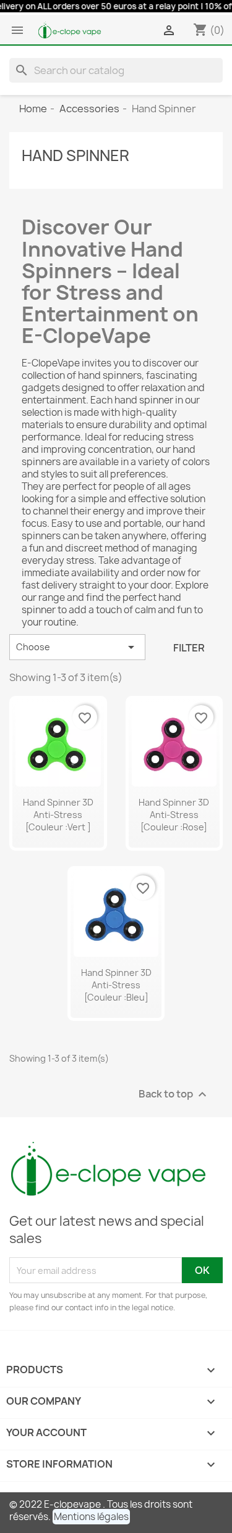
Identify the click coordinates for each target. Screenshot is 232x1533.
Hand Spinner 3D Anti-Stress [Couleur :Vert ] (58, 814)
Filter (189, 648)
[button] (91, 1516)
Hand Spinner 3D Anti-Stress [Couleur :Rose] (174, 814)
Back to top (174, 1094)
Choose (77, 647)
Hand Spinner (75, 155)
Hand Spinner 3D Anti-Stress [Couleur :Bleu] (116, 985)
